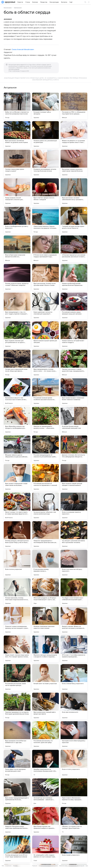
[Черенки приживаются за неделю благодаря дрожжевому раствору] (17, 706)
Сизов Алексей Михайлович (23, 49)
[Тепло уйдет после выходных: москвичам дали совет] (17, 763)
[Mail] (2, 2)
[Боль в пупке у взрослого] (74, 849)
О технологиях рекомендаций (76, 865)
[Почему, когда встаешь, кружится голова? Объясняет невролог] (17, 277)
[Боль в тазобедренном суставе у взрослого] (17, 220)
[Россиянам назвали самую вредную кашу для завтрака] (74, 306)
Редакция (34, 865)
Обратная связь (63, 865)
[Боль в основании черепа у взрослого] (74, 506)
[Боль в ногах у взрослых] (17, 563)
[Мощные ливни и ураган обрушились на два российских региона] (17, 449)
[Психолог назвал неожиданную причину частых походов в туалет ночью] (17, 620)
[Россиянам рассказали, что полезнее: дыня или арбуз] (45, 734)
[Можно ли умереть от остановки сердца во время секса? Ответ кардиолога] (74, 134)
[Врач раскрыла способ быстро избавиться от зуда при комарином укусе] (17, 734)
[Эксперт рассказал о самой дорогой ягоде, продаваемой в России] (74, 363)
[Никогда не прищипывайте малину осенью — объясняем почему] (45, 420)
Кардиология (18, 7)
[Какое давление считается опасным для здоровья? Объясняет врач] (45, 306)
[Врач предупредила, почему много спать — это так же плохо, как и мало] (45, 363)
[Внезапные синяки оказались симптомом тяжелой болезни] (74, 163)
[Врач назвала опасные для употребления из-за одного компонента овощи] (17, 334)
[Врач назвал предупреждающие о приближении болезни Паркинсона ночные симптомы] (17, 791)
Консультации (8, 7)
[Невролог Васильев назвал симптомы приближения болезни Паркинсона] (17, 820)
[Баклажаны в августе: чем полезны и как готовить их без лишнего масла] (17, 391)
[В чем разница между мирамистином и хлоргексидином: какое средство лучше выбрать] (45, 563)
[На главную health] (9, 2)
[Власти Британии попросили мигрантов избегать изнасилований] (17, 248)
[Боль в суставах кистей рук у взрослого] (74, 563)
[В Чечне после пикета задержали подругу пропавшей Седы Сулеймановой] (45, 248)
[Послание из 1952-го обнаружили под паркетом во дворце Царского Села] (74, 106)
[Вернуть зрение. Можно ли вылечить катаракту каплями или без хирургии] (74, 620)
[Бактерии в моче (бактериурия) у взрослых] (74, 734)
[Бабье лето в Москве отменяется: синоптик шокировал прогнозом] (17, 106)
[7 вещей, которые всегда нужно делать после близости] (74, 220)
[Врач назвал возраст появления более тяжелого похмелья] (74, 391)
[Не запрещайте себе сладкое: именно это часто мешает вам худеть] (45, 849)
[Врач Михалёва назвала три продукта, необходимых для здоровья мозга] (17, 420)
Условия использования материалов (48, 865)
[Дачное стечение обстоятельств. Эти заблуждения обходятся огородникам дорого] (74, 449)
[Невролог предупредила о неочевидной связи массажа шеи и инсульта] (45, 534)
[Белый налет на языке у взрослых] (45, 677)
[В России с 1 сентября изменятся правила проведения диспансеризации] (74, 649)
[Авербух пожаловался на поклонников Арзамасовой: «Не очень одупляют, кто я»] (45, 763)
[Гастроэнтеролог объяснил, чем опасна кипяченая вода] (45, 506)
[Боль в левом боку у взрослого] (74, 677)
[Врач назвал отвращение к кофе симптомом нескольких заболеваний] (17, 477)
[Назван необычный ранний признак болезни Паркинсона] (74, 277)
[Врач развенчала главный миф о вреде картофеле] (45, 706)
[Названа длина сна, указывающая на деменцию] (45, 134)
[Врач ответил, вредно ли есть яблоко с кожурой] (45, 191)
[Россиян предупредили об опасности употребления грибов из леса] (45, 449)
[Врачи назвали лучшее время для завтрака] (45, 334)
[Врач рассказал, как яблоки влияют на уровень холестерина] (17, 134)
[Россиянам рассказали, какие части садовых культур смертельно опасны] (17, 677)
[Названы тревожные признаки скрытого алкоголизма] (45, 620)
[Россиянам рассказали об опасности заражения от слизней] (45, 477)
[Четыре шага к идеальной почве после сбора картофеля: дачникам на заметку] (17, 363)
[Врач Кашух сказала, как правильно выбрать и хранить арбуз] (45, 820)
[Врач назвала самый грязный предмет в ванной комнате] (74, 477)
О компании (8, 865)
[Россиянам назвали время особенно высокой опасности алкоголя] (45, 391)
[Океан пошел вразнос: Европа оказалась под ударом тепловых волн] (45, 220)
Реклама (15, 865)
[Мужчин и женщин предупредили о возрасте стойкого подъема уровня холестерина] (45, 649)
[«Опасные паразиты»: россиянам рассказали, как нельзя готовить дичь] (74, 248)
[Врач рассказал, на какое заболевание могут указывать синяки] (74, 191)
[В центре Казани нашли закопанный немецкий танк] (74, 420)
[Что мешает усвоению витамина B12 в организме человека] (74, 534)
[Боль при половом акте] (74, 706)
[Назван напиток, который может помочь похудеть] (74, 334)
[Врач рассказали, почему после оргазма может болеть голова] (45, 277)
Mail (3, 865)
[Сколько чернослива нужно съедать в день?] (17, 163)
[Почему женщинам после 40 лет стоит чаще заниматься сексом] (17, 849)
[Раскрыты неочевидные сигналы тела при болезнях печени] (45, 163)
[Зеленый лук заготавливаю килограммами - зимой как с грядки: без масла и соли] (45, 791)
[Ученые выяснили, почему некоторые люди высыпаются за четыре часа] (17, 591)
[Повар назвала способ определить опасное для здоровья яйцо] (17, 191)
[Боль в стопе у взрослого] (74, 763)
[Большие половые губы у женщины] (45, 106)
